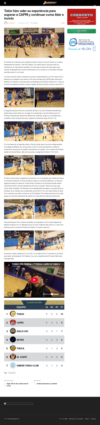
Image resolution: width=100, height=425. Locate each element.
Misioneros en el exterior (76, 419)
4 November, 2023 (23, 23)
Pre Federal (34, 23)
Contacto (93, 419)
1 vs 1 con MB (63, 419)
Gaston (12, 23)
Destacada (12, 373)
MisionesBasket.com (13, 419)
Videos (87, 419)
